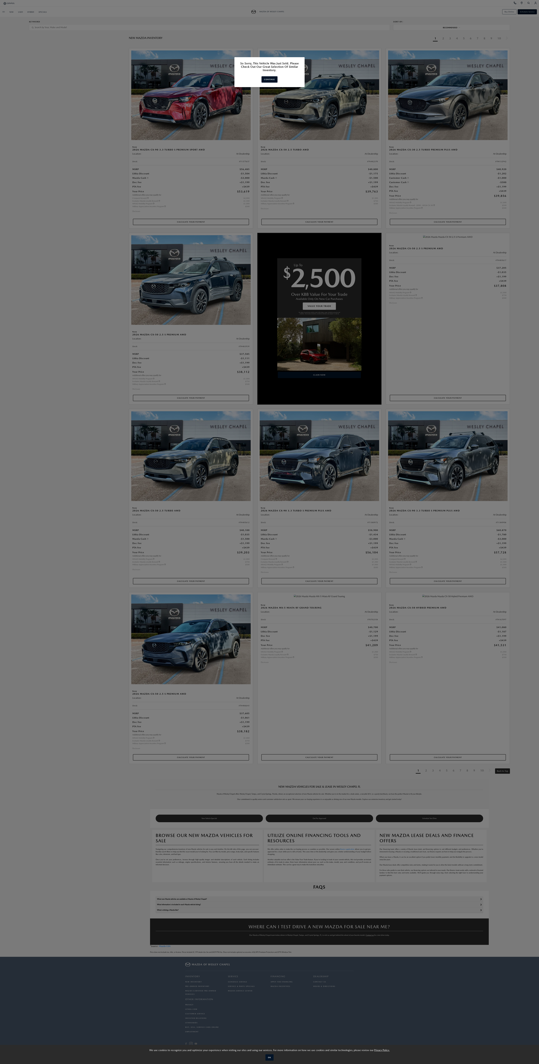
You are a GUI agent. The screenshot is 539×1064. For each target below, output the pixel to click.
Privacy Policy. (382, 1050)
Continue (269, 79)
